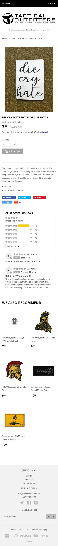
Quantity (5, 139)
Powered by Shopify (39, 529)
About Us (29, 479)
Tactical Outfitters (22, 529)
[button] (8, 122)
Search (29, 475)
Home (4, 38)
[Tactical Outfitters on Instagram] (36, 503)
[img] (19, 254)
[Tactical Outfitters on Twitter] (22, 503)
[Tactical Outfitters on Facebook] (29, 503)
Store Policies (29, 483)
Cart (54, 3)
